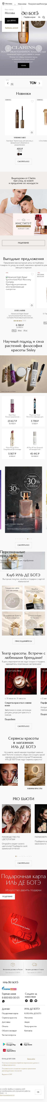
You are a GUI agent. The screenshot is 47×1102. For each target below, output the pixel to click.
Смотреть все (23, 161)
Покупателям (34, 4)
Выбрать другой (11, 28)
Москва (8, 4)
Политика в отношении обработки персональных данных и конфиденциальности (20, 1064)
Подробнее (7, 568)
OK (38, 1092)
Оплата (5, 1026)
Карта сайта (31, 1059)
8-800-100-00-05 (11, 998)
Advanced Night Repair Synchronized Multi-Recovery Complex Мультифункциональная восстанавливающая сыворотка (20, 316)
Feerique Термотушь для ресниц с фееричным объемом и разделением (19, 143)
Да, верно (11, 20)
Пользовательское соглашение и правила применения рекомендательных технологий (19, 1070)
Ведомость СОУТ (7, 1074)
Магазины (22, 4)
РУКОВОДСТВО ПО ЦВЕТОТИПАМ (11, 838)
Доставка (6, 1022)
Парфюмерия (29, 17)
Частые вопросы (9, 1035)
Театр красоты (30, 1026)
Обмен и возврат (9, 1031)
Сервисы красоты (9, 1018)
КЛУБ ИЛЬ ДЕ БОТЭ (32, 1014)
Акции (27, 1022)
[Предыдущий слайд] (8, 48)
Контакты (28, 1031)
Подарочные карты (10, 1014)
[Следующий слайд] (38, 48)
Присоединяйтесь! (23, 641)
